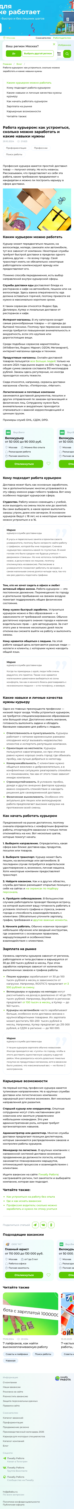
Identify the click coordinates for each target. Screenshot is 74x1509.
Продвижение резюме (16, 1427)
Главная (7, 64)
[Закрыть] (54, 44)
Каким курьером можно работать (29, 82)
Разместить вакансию (15, 1396)
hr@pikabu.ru (10, 1491)
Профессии (40, 148)
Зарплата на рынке (19, 106)
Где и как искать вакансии (23, 1201)
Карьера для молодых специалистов (24, 1436)
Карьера (10, 1360)
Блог (19, 64)
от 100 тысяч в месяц (36, 1002)
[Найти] (67, 54)
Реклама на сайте (13, 1391)
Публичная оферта (13, 1504)
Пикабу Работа (48, 1174)
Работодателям (62, 38)
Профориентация (16, 148)
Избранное (64, 45)
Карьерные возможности (24, 111)
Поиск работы (14, 154)
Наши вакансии (11, 1387)
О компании (10, 1382)
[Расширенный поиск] (58, 53)
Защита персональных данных (20, 1401)
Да (13, 53)
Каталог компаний (13, 1441)
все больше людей (43, 361)
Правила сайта (11, 1405)
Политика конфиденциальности (21, 1501)
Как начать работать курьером (27, 101)
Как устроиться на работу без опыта (30, 1196)
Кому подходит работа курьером (28, 87)
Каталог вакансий (13, 1417)
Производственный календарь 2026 (23, 1431)
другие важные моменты (50, 920)
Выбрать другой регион (38, 53)
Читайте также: (17, 116)
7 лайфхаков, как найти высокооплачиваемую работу (25, 1345)
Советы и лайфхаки (17, 1354)
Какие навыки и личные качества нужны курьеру (34, 94)
